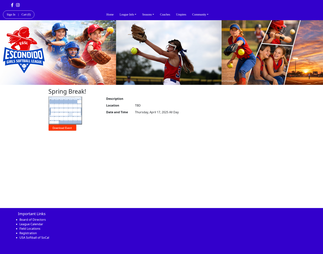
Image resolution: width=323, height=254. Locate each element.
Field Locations (29, 229)
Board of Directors (32, 220)
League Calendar (31, 224)
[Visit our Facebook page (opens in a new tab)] (12, 5)
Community (199, 14)
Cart (26, 14)
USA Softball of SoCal (34, 237)
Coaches (165, 14)
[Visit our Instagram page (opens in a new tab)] (18, 5)
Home (110, 14)
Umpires (181, 14)
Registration (28, 233)
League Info (127, 14)
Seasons (147, 14)
